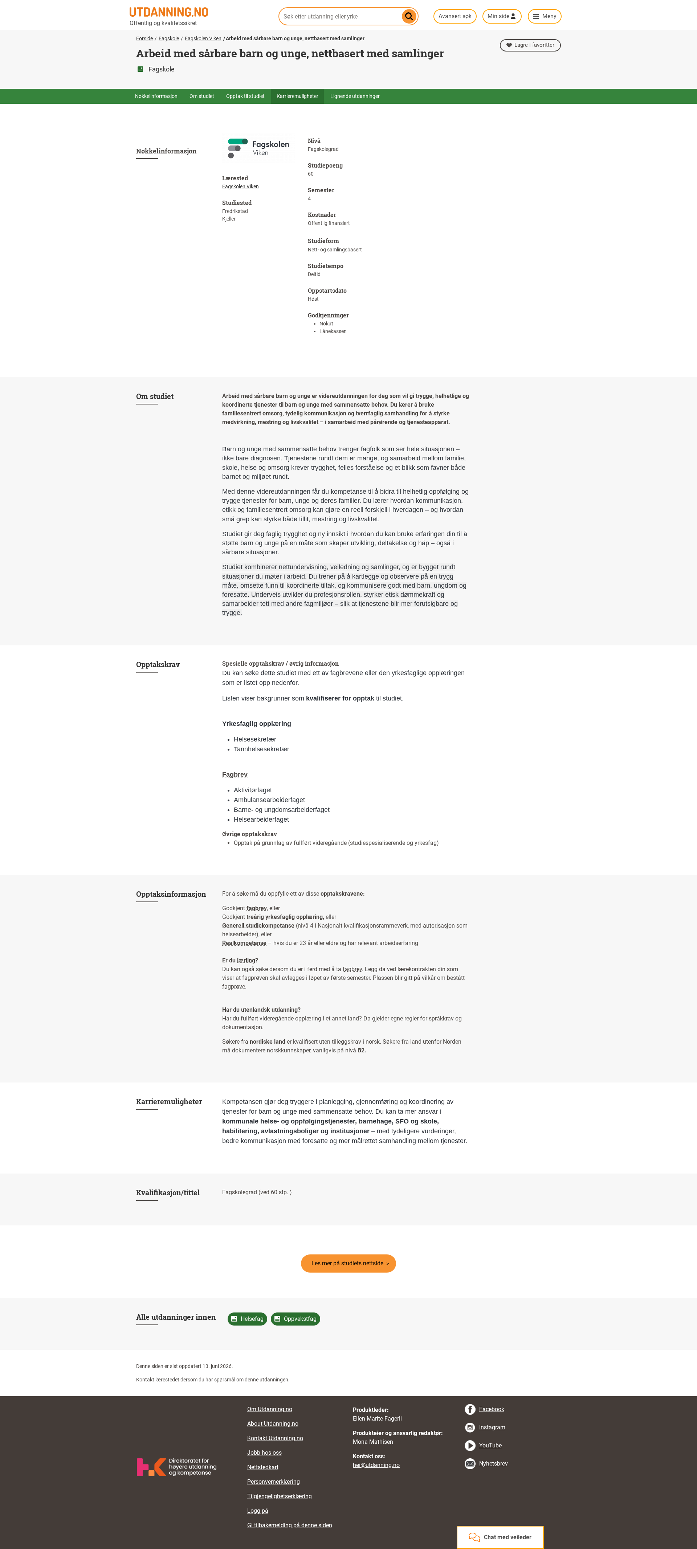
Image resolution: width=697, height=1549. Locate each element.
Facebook (491, 1409)
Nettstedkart (262, 1467)
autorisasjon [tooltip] (439, 925)
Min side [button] (498, 16)
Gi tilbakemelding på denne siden (289, 1525)
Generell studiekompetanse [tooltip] (258, 925)
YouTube (490, 1445)
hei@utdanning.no (376, 1465)
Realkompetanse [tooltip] (244, 943)
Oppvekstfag (300, 1318)
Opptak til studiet (245, 96)
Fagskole (169, 38)
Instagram (492, 1427)
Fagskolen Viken (203, 38)
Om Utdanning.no (269, 1409)
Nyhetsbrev (493, 1463)
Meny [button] (549, 16)
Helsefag (252, 1318)
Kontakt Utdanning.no (275, 1438)
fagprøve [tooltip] (233, 986)
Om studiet (201, 96)
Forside (144, 38)
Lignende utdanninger (355, 96)
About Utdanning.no (272, 1423)
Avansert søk (455, 16)
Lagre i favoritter (534, 45)
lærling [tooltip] (246, 960)
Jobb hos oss (264, 1452)
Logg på (257, 1510)
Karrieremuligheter (297, 96)
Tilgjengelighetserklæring (279, 1496)
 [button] (348, 1396)
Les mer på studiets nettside (347, 1263)
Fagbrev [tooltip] (235, 774)
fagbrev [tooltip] (256, 908)
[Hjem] (200, 12)
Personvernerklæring (273, 1481)
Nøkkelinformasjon (156, 96)
